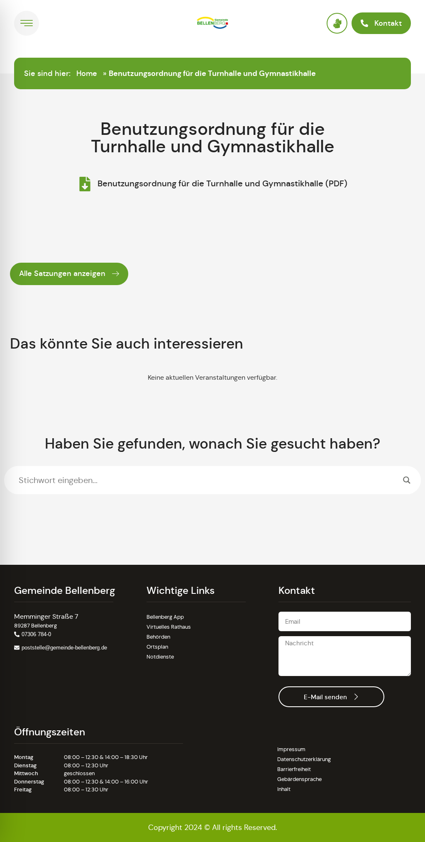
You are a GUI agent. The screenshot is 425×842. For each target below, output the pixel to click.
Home (86, 73)
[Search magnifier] (407, 480)
